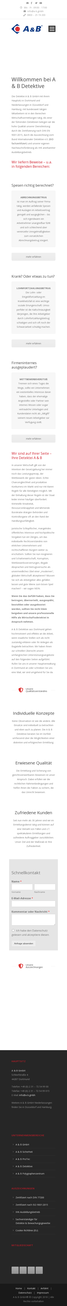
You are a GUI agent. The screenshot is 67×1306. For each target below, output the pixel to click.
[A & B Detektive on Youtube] (31, 1270)
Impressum (43, 1292)
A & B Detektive (24, 1166)
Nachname (39, 892)
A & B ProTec (23, 1159)
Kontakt (31, 1288)
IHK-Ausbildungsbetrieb (28, 1212)
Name (17, 881)
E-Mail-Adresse (22, 898)
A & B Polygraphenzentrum (30, 1173)
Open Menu (51, 29)
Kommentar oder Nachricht (31, 911)
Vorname (16, 892)
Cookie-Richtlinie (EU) (27, 1230)
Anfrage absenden (23, 943)
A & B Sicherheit (24, 1151)
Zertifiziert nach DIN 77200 (30, 1197)
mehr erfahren (33, 256)
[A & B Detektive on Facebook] (15, 1270)
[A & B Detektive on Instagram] (23, 1270)
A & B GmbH (22, 1144)
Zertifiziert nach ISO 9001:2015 (32, 1204)
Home (18, 1288)
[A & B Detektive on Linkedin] (39, 1270)
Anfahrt (44, 1288)
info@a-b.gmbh (27, 1095)
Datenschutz (25, 1292)
